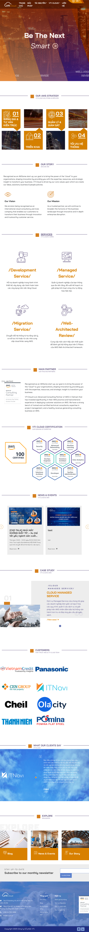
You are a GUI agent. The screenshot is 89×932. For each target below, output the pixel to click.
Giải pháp (29, 4)
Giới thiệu (43, 899)
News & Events (46, 853)
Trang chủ (22, 4)
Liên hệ (64, 4)
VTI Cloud (54, 3)
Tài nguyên (40, 3)
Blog (10, 853)
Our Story (74, 853)
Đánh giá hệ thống (61, 899)
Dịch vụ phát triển (60, 906)
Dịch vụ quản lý (60, 910)
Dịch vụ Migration (60, 903)
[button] (77, 614)
